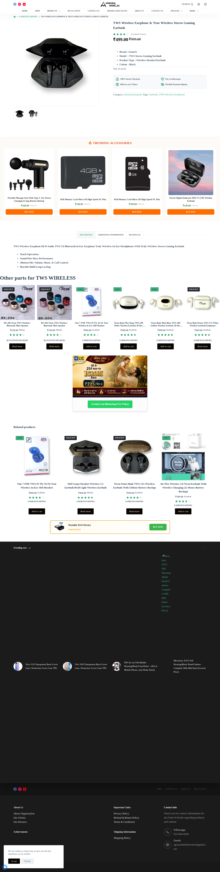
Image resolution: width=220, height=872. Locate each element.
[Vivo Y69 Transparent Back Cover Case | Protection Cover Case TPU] (67, 666)
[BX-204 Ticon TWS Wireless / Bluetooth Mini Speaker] (54, 302)
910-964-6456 (181, 834)
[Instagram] (19, 4)
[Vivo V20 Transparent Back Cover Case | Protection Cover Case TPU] (17, 666)
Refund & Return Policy (126, 817)
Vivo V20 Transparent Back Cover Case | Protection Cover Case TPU (41, 666)
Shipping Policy (122, 838)
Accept (14, 861)
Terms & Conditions (124, 822)
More (192, 11)
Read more (17, 346)
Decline (27, 861)
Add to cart (91, 346)
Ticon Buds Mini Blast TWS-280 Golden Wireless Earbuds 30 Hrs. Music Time (166, 325)
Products (52, 11)
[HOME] (14, 17)
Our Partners (20, 822)
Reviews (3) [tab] (134, 235)
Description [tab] (86, 235)
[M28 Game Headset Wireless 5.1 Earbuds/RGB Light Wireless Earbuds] (85, 457)
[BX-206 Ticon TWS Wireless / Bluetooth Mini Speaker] (17, 302)
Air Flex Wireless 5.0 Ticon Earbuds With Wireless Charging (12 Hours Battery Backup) (183, 487)
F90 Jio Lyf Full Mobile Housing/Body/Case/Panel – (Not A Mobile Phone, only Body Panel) (140, 666)
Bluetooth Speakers (17, 340)
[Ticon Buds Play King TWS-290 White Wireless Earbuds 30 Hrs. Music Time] (128, 302)
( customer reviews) (138, 34)
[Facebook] (14, 4)
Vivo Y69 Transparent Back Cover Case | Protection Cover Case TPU (91, 666)
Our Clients (19, 817)
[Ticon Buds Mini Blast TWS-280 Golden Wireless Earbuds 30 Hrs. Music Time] (165, 302)
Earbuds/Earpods (133, 94)
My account (200, 789)
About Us (139, 11)
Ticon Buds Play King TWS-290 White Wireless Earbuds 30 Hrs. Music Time (128, 325)
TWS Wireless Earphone (172, 94)
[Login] (199, 4)
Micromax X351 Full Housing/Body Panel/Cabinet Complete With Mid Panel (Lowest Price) (190, 666)
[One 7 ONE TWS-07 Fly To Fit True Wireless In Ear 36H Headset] (91, 302)
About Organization (24, 813)
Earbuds (153, 94)
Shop (37, 11)
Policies (175, 11)
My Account (74, 11)
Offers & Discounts (117, 11)
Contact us (157, 11)
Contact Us (94, 11)
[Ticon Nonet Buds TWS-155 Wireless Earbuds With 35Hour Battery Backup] (134, 457)
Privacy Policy (121, 813)
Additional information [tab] (111, 235)
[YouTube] (24, 4)
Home (25, 11)
